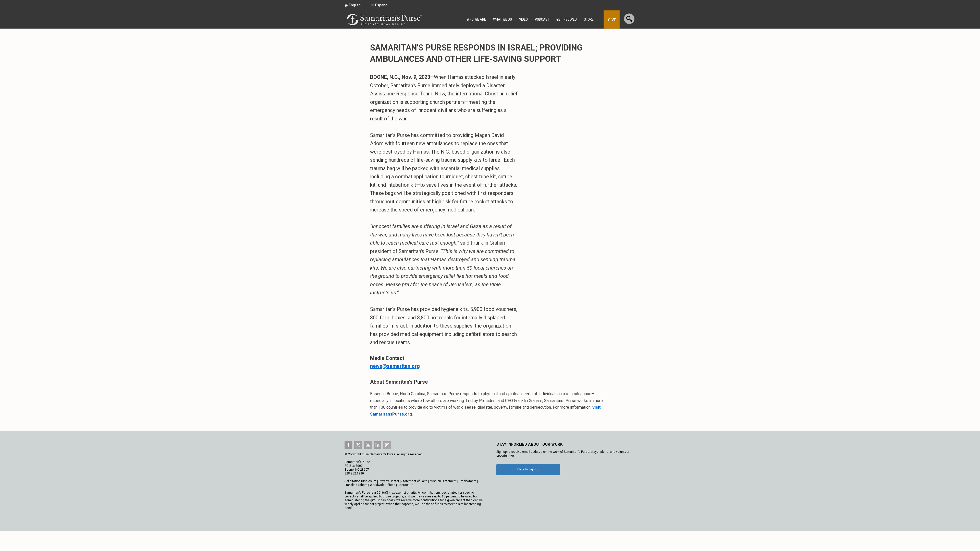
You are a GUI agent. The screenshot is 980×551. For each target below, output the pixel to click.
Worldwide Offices (382, 485)
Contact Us (405, 485)
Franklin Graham (356, 485)
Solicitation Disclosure (360, 481)
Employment (467, 481)
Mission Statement (443, 481)
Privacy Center (389, 481)
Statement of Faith (414, 481)
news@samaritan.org (395, 366)
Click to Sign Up (528, 469)
